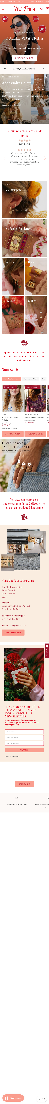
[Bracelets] (13, 315)
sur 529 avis (24, 144)
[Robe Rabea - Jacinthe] (35, 398)
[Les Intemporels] (24, 199)
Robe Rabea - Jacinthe (34, 417)
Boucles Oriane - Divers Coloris (12, 418)
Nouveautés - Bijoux (30, 379)
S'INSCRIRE (24, 750)
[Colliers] (36, 315)
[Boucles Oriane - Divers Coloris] (13, 398)
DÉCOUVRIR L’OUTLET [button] (24, 58)
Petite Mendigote (31, 414)
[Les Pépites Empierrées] (24, 238)
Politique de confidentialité (12, 756)
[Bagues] (36, 276)
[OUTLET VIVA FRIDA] (24, 46)
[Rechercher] (41, 9)
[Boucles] (13, 276)
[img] (24, 140)
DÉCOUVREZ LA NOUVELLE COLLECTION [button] (22, 118)
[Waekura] (24, 110)
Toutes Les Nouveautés (11, 379)
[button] (4, 158)
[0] (45, 9)
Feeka (4, 414)
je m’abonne (24, 784)
